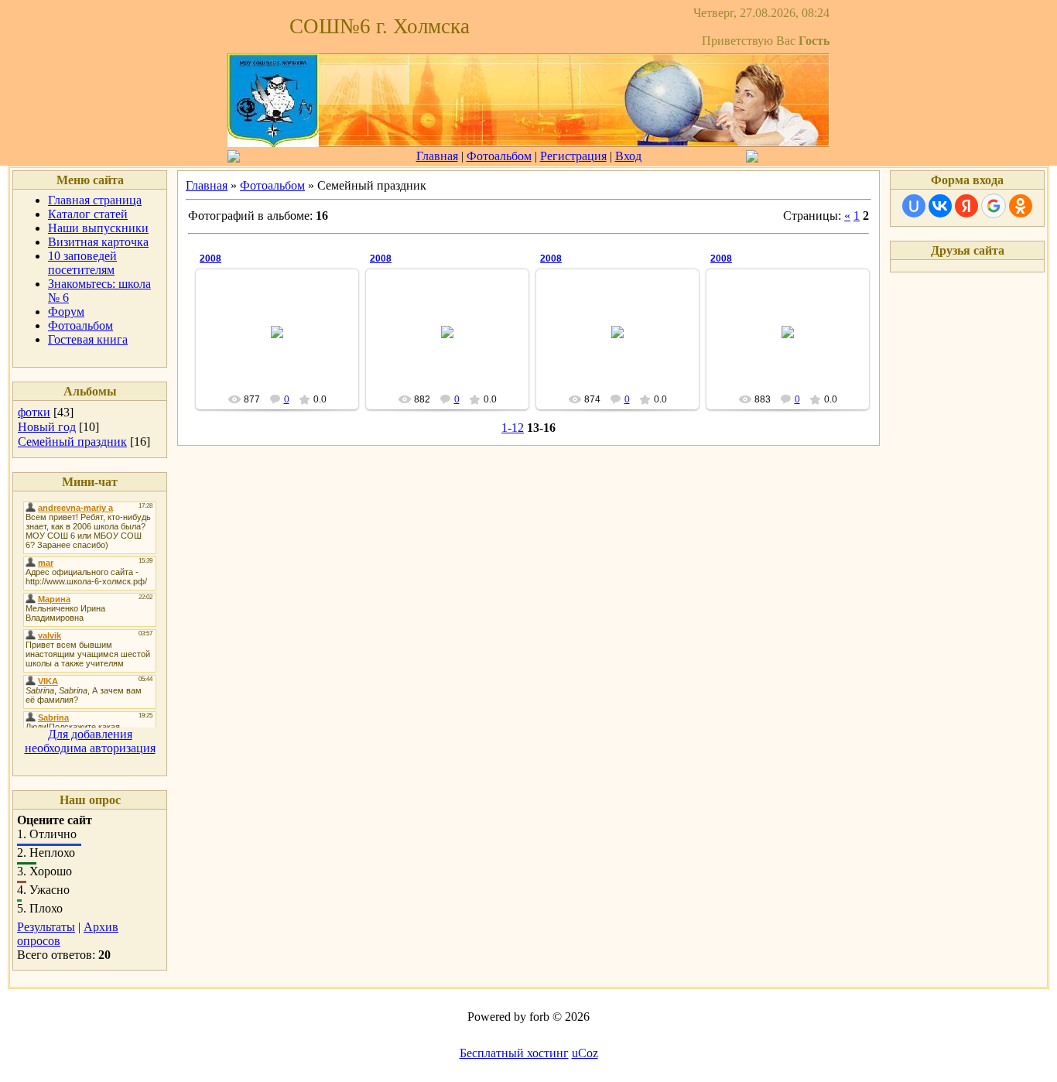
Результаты (46, 926)
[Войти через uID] (913, 205)
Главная (437, 156)
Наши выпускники (98, 228)
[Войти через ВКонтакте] (940, 205)
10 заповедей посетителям (82, 262)
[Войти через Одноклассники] (1020, 205)
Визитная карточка (98, 241)
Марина (284, 344)
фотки (34, 412)
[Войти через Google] (993, 205)
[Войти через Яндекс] (966, 205)
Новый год (47, 426)
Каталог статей (88, 214)
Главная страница (95, 200)
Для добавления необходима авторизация (90, 741)
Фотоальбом (499, 156)
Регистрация (573, 156)
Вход (628, 156)
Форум (66, 311)
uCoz (585, 1053)
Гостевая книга (88, 339)
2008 (210, 258)
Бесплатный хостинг (514, 1053)
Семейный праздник (72, 441)
